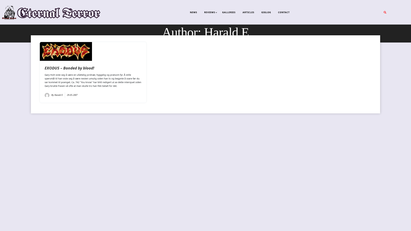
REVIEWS (209, 12)
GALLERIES (229, 12)
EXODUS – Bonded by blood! (69, 68)
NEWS (193, 12)
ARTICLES (248, 12)
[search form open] (385, 12)
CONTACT (284, 12)
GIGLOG (266, 12)
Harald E (58, 95)
